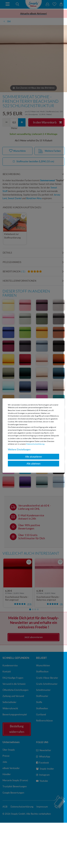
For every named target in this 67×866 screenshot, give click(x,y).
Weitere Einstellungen (19, 449)
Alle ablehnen (33, 463)
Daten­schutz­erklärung (35, 444)
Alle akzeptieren (33, 456)
